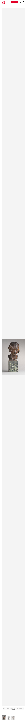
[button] (24, 713)
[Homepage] (3, 2)
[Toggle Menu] (24, 2)
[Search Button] (20, 2)
